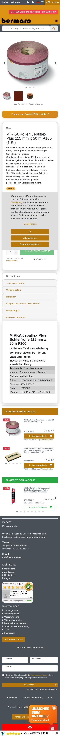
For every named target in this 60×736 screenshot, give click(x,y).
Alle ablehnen (30, 238)
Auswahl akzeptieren (30, 244)
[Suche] (54, 28)
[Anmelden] (28, 2)
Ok (30, 231)
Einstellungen (30, 224)
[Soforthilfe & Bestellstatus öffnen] (53, 729)
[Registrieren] (33, 2)
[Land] (38, 2)
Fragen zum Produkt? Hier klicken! (30, 114)
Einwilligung (16, 202)
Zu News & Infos (11, 2)
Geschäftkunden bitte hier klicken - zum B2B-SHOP (33, 12)
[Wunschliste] (42, 2)
